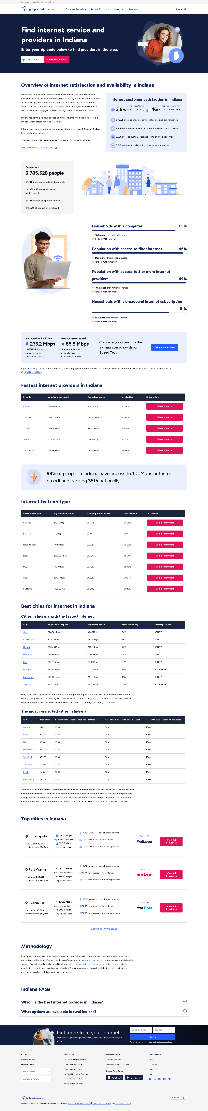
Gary (25, 632)
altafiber (27, 417)
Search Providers (56, 59)
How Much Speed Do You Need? (118, 1064)
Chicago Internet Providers (73, 1064)
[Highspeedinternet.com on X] (154, 1080)
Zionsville (27, 764)
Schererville (28, 677)
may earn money (29, 2)
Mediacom (28, 406)
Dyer (25, 662)
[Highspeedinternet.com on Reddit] (164, 1080)
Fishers (26, 742)
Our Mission (153, 1064)
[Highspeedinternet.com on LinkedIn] (169, 1080)
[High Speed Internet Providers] (38, 9)
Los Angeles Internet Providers (75, 1060)
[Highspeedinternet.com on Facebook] (150, 1080)
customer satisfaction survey (87, 964)
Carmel (26, 735)
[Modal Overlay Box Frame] (104, 1035)
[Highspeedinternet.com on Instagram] (159, 1080)
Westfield (27, 757)
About (151, 1060)
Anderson (27, 727)
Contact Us (153, 1069)
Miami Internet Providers (73, 1079)
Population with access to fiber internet (139, 248)
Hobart (26, 647)
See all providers (160, 522)
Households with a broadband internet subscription (139, 302)
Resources (119, 9)
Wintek (26, 439)
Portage (27, 669)
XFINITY (26, 428)
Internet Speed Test (113, 1060)
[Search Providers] (49, 1071)
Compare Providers (76, 9)
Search (180, 9)
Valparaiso (28, 684)
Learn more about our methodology (39, 147)
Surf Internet (29, 450)
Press (150, 1074)
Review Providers (100, 9)
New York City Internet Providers (76, 1074)
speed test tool (92, 960)
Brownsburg (29, 779)
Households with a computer (139, 226)
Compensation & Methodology (79, 1103)
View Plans (158, 406)
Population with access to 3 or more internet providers (139, 275)
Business (133, 9)
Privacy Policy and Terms (101, 1103)
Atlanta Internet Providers (73, 1084)
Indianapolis (28, 750)
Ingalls (26, 772)
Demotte (27, 654)
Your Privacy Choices (123, 1103)
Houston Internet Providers (73, 1069)
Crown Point (29, 639)
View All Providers (168, 841)
